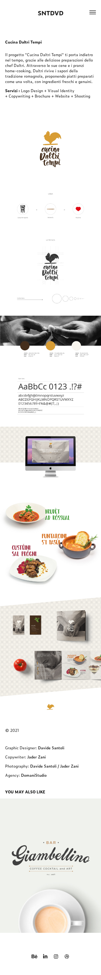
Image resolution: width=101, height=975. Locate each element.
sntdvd (51, 13)
